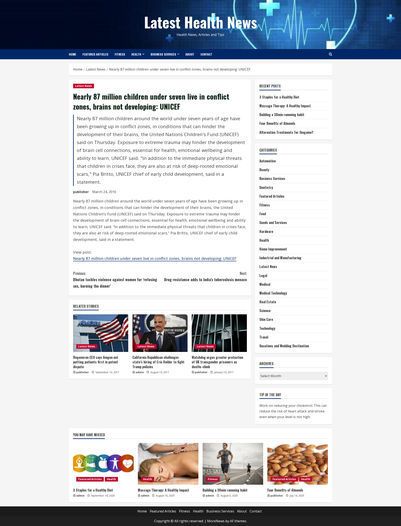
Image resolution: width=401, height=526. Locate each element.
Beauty (264, 169)
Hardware (266, 231)
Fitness (120, 54)
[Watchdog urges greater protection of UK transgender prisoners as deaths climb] (219, 333)
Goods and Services (273, 222)
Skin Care (266, 319)
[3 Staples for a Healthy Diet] (103, 464)
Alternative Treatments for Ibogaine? (286, 132)
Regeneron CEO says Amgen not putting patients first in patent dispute (95, 362)
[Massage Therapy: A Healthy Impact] (168, 464)
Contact (206, 54)
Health (136, 54)
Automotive (267, 160)
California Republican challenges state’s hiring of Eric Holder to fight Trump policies (158, 362)
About (189, 54)
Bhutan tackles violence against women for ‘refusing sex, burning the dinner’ (115, 280)
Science (264, 310)
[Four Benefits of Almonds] (297, 464)
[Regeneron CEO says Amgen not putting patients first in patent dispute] (100, 333)
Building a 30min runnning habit (281, 114)
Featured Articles (95, 54)
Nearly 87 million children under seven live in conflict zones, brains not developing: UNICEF (154, 258)
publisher (81, 192)
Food (262, 213)
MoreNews (216, 521)
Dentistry (266, 187)
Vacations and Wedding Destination (284, 345)
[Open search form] (330, 54)
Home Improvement (273, 249)
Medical (264, 284)
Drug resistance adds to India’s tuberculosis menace (205, 276)
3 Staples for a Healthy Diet (279, 97)
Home (72, 54)
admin (140, 372)
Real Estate (267, 301)
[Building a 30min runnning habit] (233, 464)
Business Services (163, 54)
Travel (263, 337)
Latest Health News (200, 22)
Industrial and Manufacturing (280, 257)
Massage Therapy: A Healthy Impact (285, 105)
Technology (267, 328)
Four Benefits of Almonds (277, 123)
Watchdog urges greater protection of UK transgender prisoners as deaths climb (217, 362)
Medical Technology (273, 293)
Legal (263, 275)
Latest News (83, 86)
